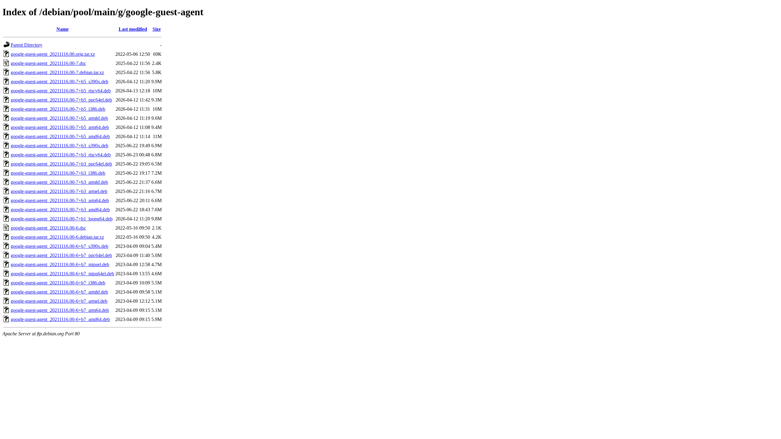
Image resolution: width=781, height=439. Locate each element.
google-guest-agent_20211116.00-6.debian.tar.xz (57, 237)
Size (157, 29)
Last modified (133, 29)
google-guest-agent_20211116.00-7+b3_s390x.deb (59, 145)
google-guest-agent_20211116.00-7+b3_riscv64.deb (61, 154)
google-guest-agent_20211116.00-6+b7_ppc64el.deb (61, 255)
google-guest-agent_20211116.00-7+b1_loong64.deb (62, 218)
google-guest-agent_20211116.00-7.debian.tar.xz (57, 72)
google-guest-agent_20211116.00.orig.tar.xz (53, 54)
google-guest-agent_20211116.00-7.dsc (48, 63)
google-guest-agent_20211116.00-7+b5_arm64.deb (60, 127)
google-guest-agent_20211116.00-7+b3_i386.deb (58, 173)
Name (62, 29)
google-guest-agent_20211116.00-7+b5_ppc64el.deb (61, 99)
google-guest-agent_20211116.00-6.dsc (48, 227)
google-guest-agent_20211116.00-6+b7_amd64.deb (60, 319)
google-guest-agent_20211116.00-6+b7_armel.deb (59, 301)
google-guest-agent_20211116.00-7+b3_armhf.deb (59, 182)
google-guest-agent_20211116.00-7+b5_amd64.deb (60, 136)
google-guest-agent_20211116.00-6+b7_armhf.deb (59, 291)
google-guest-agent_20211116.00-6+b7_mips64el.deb (62, 273)
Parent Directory (26, 45)
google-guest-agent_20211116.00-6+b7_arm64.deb (60, 310)
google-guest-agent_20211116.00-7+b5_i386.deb (58, 109)
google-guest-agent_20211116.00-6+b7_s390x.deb (59, 246)
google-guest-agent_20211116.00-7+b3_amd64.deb (60, 209)
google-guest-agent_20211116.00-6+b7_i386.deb (58, 282)
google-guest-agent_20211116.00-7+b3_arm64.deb (60, 200)
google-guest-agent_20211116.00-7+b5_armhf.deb (59, 118)
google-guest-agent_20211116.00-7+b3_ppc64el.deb (61, 163)
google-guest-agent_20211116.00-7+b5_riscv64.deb (61, 90)
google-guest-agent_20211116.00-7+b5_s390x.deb (59, 81)
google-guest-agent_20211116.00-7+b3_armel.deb (59, 191)
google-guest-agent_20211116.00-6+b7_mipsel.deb (60, 264)
